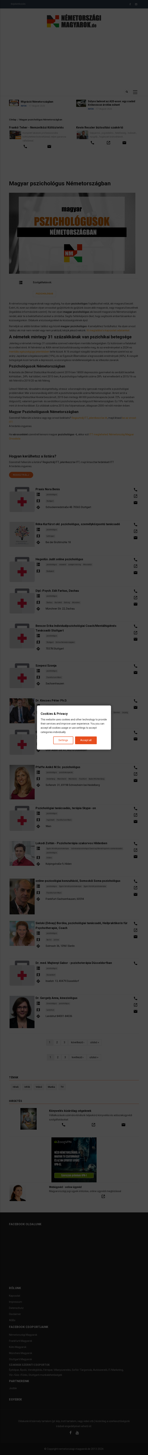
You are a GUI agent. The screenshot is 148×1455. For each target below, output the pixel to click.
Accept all (86, 740)
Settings (63, 740)
